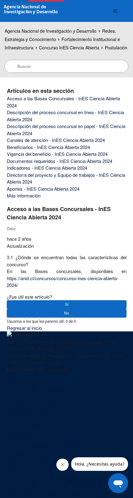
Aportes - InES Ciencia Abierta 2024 (43, 188)
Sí (66, 304)
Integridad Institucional (29, 411)
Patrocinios (18, 432)
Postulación (116, 47)
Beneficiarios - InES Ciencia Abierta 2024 (48, 147)
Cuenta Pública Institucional (34, 390)
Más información (24, 195)
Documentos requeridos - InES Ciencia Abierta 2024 (59, 161)
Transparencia (21, 480)
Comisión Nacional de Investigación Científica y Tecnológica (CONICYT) (55, 449)
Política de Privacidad (28, 397)
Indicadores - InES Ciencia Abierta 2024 (47, 167)
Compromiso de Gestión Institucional (44, 494)
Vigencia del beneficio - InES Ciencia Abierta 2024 (57, 154)
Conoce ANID (21, 383)
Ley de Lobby (20, 487)
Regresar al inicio (24, 328)
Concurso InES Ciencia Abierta (69, 47)
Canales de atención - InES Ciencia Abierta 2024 (56, 140)
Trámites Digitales (25, 425)
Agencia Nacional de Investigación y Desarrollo (51, 31)
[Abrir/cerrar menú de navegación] (116, 11)
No (66, 313)
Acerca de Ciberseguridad (33, 404)
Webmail (15, 418)
